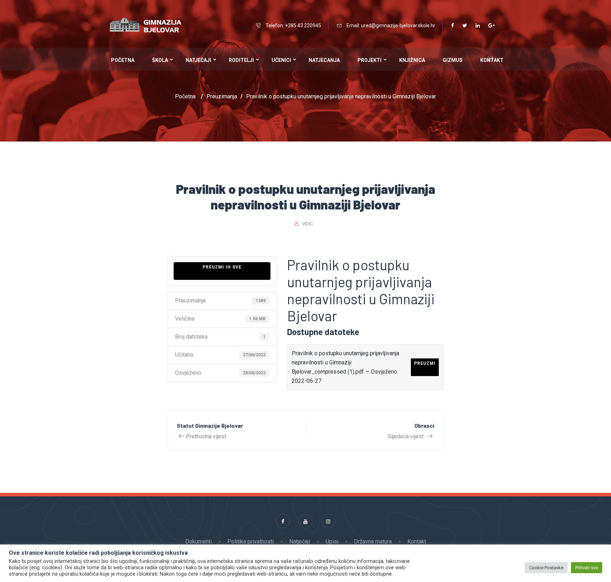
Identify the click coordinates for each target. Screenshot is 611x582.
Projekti (369, 60)
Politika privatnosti (250, 541)
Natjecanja (324, 60)
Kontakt (416, 541)
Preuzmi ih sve (222, 267)
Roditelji (241, 60)
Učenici (281, 60)
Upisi (332, 541)
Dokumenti (198, 541)
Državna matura (373, 541)
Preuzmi (425, 363)
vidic (307, 223)
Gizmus (452, 60)
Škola (160, 60)
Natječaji (198, 60)
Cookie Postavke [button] (546, 567)
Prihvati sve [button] (586, 567)
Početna (122, 60)
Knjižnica (412, 60)
